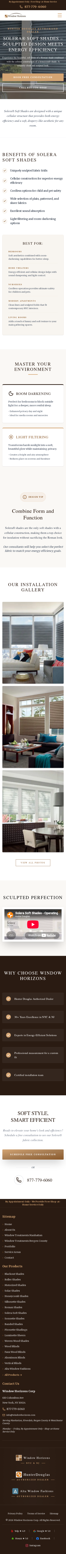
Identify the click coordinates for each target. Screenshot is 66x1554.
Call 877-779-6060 (33, 87)
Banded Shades (12, 1324)
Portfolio (8, 1246)
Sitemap (54, 1513)
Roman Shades (12, 1307)
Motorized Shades (14, 1285)
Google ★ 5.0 (43, 1531)
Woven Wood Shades (15, 1340)
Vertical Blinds (11, 1363)
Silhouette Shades (13, 1301)
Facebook (45, 1538)
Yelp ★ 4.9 (20, 1531)
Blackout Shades (13, 1273)
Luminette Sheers (13, 1335)
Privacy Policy (15, 1513)
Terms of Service (36, 1513)
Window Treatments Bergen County (24, 1240)
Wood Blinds (10, 1346)
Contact (8, 1257)
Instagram (34, 1545)
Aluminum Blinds (13, 1357)
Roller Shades (11, 1279)
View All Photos (33, 862)
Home (7, 1224)
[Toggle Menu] (60, 15)
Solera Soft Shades (14, 1312)
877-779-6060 (35, 7)
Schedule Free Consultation (33, 1154)
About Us (8, 1229)
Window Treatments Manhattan (22, 1235)
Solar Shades (11, 1290)
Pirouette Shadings (14, 1329)
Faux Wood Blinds (13, 1351)
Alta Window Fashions (16, 1368)
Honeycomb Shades (15, 1296)
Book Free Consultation (33, 77)
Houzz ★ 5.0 (21, 1538)
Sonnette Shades (13, 1318)
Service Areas (11, 1252)
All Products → (12, 1374)
